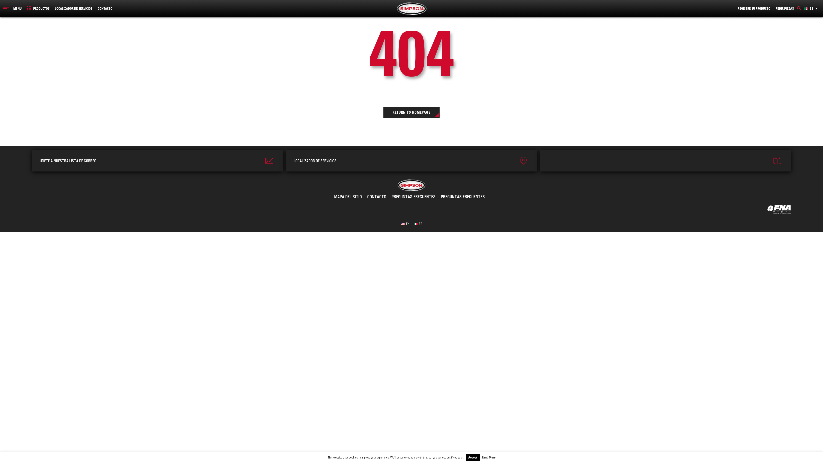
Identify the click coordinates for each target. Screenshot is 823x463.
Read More (489, 457)
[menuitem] (811, 8)
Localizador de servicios (73, 9)
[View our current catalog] (665, 160)
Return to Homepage (411, 112)
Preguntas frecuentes (414, 197)
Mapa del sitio (348, 197)
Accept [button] (472, 457)
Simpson (412, 8)
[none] (811, 8)
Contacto (105, 9)
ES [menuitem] (811, 9)
